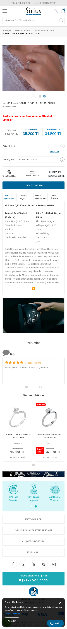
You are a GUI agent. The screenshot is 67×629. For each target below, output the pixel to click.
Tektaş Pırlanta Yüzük (44, 30)
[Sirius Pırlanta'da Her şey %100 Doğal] (33, 474)
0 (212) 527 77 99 (33, 580)
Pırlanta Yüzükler (22, 30)
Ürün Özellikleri (9, 176)
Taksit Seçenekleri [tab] (40, 197)
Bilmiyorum (54, 151)
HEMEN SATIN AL (35, 185)
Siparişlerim (24, 3)
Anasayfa (6, 30)
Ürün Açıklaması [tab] (9, 197)
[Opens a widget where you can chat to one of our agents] (55, 623)
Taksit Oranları (32, 176)
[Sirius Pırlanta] (33, 11)
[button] (6, 68)
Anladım (12, 621)
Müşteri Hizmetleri (47, 3)
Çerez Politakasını (12, 613)
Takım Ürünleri (54, 197)
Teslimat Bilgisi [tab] (23, 197)
